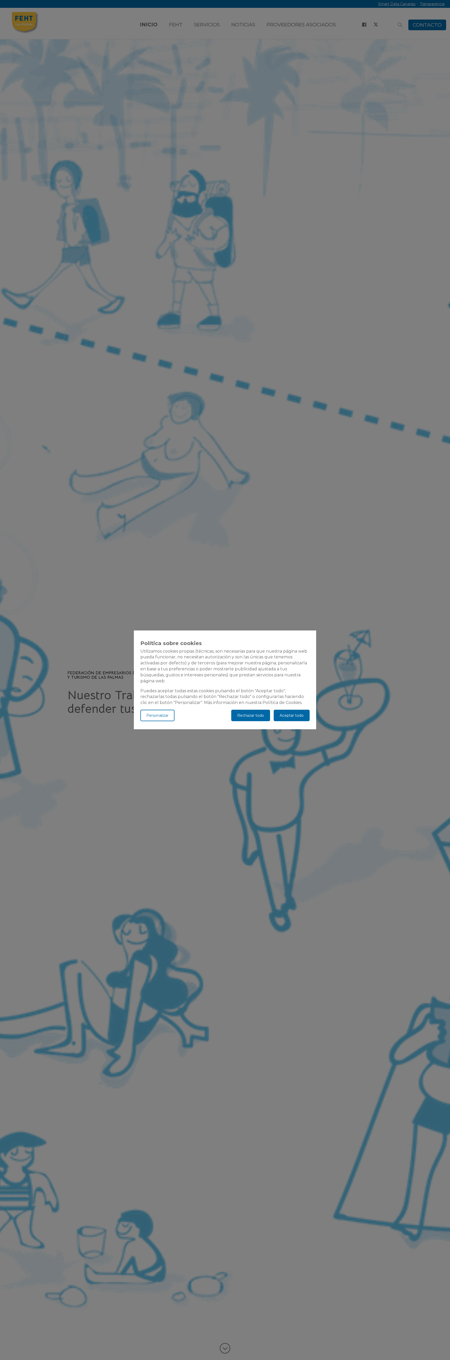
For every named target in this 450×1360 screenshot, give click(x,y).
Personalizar (157, 715)
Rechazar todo (250, 715)
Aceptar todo (292, 715)
